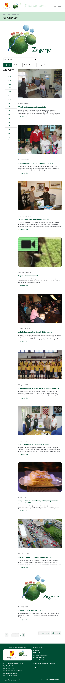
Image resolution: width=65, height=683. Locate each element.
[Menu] (60, 6)
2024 (9, 84)
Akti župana (17, 65)
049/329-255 (10, 668)
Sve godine (10, 138)
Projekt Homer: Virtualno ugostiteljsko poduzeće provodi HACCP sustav (38, 502)
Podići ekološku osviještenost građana (33, 444)
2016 (9, 114)
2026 (9, 76)
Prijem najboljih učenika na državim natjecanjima (38, 388)
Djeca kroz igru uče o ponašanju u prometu (35, 163)
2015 (9, 118)
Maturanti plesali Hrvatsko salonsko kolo (35, 557)
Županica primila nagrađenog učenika (33, 219)
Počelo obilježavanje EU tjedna (30, 610)
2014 (9, 122)
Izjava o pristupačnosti (40, 655)
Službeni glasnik (29, 65)
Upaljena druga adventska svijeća (32, 107)
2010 (9, 133)
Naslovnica (6, 14)
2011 (9, 130)
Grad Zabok (15, 14)
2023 (9, 88)
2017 (9, 111)
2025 (9, 80)
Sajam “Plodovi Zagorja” (28, 276)
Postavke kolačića (39, 660)
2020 (9, 99)
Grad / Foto (41, 65)
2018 (9, 107)
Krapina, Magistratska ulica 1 (14, 663)
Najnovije (7, 65)
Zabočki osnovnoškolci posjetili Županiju (35, 332)
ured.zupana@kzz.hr (12, 673)
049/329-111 (9, 666)
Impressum (36, 650)
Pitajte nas (36, 652)
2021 (9, 95)
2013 (9, 126)
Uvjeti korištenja (38, 648)
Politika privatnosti (39, 657)
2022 (9, 92)
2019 (9, 103)
